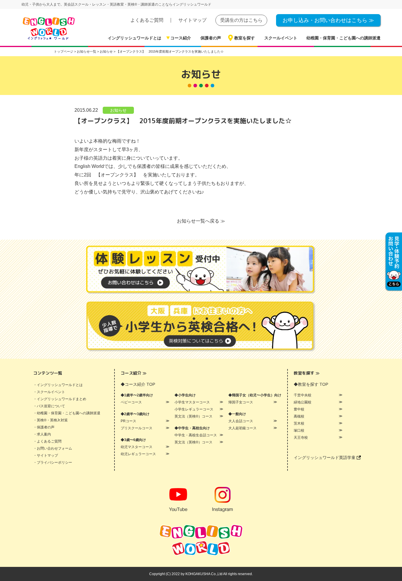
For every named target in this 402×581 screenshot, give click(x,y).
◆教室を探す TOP (311, 384)
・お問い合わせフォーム (52, 448)
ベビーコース (131, 402)
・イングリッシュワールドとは (58, 385)
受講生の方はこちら (241, 20)
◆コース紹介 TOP (138, 384)
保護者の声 (210, 38)
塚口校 (299, 430)
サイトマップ (192, 20)
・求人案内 (42, 434)
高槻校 (299, 416)
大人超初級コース (242, 428)
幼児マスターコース (136, 447)
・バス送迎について (49, 406)
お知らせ (118, 110)
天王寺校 (301, 437)
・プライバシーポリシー (52, 462)
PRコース (128, 421)
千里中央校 (302, 395)
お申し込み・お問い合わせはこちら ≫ (328, 20)
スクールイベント (280, 38)
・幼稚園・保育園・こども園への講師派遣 (66, 413)
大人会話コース (240, 421)
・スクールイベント (49, 392)
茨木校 (299, 423)
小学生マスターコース (192, 402)
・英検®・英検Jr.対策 (50, 420)
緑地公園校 (302, 402)
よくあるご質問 (146, 20)
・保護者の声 (43, 427)
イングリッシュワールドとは (134, 38)
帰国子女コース (240, 402)
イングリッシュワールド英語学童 (325, 457)
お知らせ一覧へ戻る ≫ (201, 220)
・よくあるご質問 (47, 441)
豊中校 (299, 409)
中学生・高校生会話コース (196, 435)
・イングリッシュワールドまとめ (59, 399)
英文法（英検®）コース (193, 416)
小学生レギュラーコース (194, 409)
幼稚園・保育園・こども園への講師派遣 (343, 38)
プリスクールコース (136, 428)
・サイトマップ (45, 455)
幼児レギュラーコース (138, 454)
